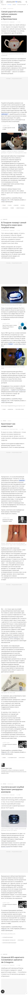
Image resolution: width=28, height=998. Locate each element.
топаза (10, 344)
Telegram (3, 200)
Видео (14, 4)
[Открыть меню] (1, 2)
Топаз (3, 308)
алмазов (21, 480)
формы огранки (5, 846)
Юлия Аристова (6, 768)
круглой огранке (13, 637)
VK (8, 200)
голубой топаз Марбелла (18, 390)
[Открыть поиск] (26, 2)
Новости (3, 4)
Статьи (9, 4)
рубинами (4, 114)
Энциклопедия (21, 4)
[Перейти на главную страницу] (14, 2)
